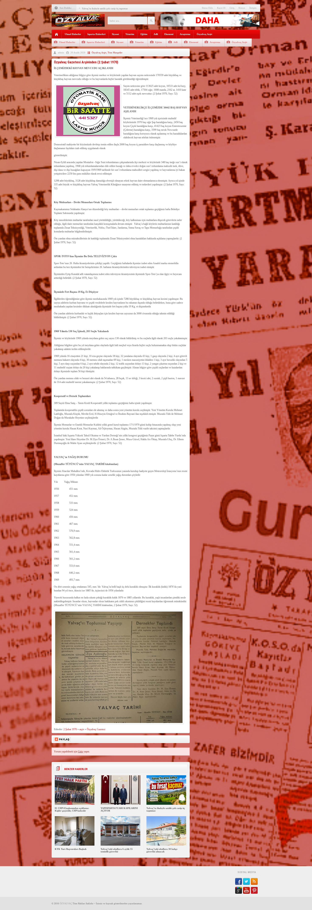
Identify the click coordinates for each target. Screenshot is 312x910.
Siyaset (115, 34)
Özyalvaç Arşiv (204, 34)
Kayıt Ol (221, 8)
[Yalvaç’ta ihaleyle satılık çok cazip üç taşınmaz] (166, 803)
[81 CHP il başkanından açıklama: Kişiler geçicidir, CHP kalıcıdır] (74, 803)
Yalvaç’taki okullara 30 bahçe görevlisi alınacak (161, 850)
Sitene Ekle (207, 8)
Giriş (232, 8)
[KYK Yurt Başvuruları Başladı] (74, 844)
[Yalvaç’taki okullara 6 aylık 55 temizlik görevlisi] (120, 844)
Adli (156, 34)
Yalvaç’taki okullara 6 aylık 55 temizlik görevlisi (117, 850)
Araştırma (185, 34)
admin (61, 52)
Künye (242, 8)
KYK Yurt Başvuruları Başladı (70, 849)
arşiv (81, 729)
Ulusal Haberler (73, 34)
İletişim (253, 8)
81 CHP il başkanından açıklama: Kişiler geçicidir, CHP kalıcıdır (72, 809)
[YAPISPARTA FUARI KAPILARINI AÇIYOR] (120, 803)
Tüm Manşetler (115, 52)
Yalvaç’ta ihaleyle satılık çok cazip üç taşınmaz (105, 8)
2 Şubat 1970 (70, 729)
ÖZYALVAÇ (66, 903)
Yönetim (129, 34)
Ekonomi (168, 34)
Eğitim (144, 34)
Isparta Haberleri (96, 34)
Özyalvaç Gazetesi (96, 729)
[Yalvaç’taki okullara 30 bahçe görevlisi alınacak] (166, 844)
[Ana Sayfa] (56, 34)
